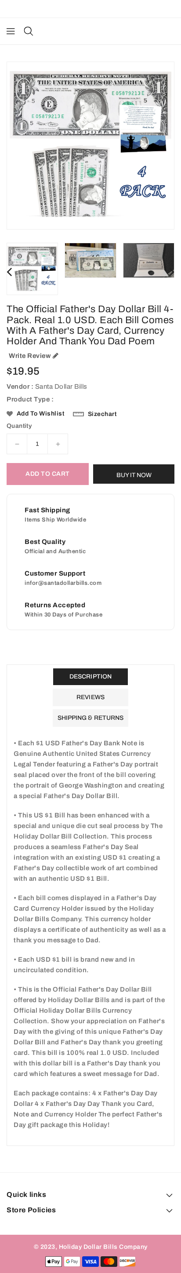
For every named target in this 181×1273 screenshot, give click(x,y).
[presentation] (9, 272)
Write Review (30, 355)
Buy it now (134, 475)
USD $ (86, 8)
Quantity (19, 426)
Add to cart (47, 474)
